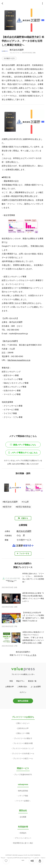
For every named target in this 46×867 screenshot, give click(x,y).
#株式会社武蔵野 (10, 502)
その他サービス (9, 58)
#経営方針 (7, 507)
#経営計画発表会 (23, 507)
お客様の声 (9, 687)
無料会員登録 (23, 701)
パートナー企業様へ (23, 801)
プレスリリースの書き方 (23, 738)
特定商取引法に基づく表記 (23, 843)
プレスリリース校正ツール (23, 758)
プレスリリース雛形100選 (23, 743)
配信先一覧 (32, 681)
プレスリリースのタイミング (23, 748)
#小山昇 (25, 502)
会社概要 (23, 817)
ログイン (23, 692)
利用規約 (23, 833)
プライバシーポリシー (23, 838)
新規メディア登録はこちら (24, 445)
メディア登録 (23, 796)
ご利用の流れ (22, 687)
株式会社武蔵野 (17, 50)
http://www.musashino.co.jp (19, 360)
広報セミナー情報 (23, 733)
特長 (11, 681)
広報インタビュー (23, 723)
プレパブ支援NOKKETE (23, 774)
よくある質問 (36, 687)
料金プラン (20, 681)
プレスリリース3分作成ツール (23, 753)
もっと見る (31, 655)
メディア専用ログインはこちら (24, 453)
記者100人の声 (23, 728)
